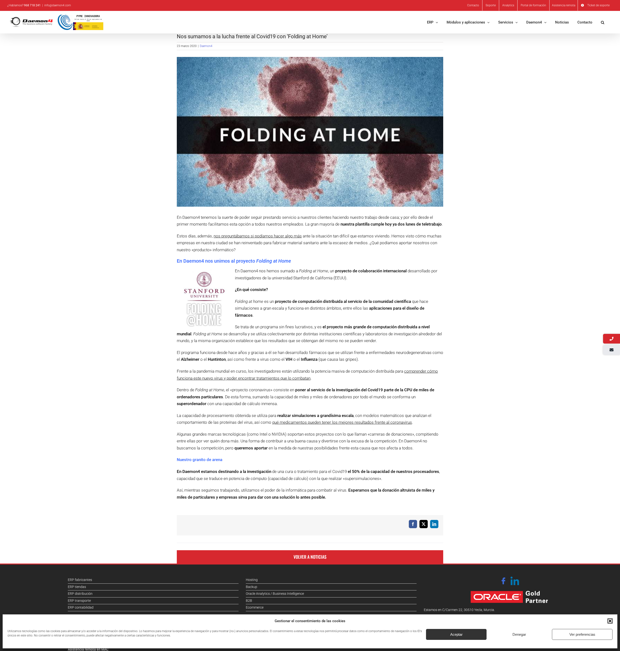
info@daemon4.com (57, 5)
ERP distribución (80, 594)
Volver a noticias (310, 557)
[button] (610, 621)
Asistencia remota (563, 5)
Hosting (252, 580)
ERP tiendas (77, 587)
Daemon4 (206, 46)
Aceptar (456, 634)
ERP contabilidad (80, 607)
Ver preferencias (582, 634)
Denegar (519, 634)
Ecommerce (255, 607)
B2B (249, 601)
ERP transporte (79, 601)
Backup (251, 587)
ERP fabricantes (80, 580)
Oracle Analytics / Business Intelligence (275, 594)
